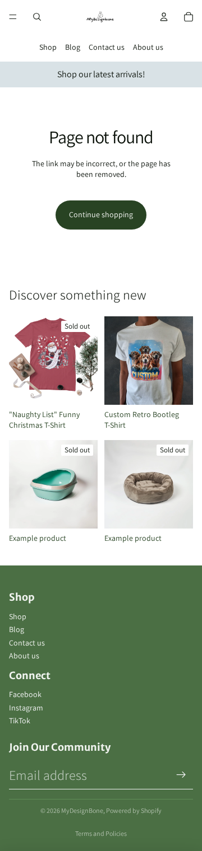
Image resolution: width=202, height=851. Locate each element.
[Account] (164, 16)
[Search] (37, 16)
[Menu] (13, 17)
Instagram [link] (26, 708)
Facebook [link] (25, 694)
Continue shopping (101, 214)
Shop (48, 47)
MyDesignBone (82, 810)
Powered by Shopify (134, 810)
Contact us (107, 47)
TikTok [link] (19, 721)
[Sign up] (181, 775)
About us (148, 47)
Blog (72, 47)
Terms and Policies (101, 833)
